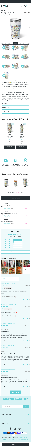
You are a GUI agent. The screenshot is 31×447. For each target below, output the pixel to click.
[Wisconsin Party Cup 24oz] (6, 75)
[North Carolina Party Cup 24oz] (15, 47)
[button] (5, 15)
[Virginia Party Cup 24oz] (24, 66)
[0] (25, 6)
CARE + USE (5, 111)
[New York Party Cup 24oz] (6, 47)
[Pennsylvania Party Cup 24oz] (15, 56)
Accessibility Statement (22, 439)
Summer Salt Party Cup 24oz (8, 304)
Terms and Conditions (8, 439)
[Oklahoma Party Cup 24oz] (6, 56)
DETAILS (4, 103)
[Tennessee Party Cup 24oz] (6, 66)
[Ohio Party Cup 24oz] (24, 47)
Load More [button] (15, 392)
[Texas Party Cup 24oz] (15, 66)
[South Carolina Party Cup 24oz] (24, 56)
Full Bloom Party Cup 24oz (8, 323)
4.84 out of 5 (19, 234)
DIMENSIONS (6, 107)
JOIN (26, 406)
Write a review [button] (15, 252)
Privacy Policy (23, 437)
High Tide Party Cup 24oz (8, 283)
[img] (4, 285)
